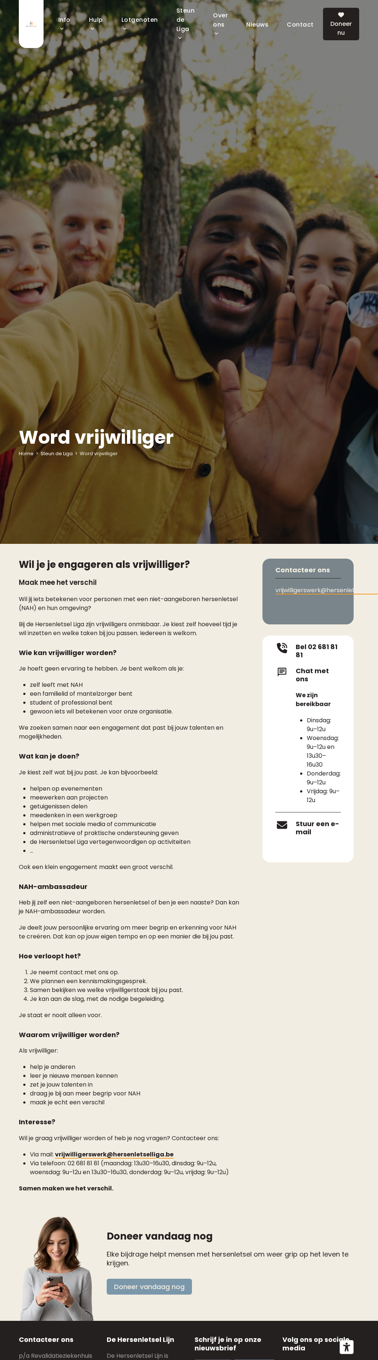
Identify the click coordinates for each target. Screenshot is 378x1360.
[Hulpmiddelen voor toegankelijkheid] (347, 1347)
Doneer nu (341, 28)
